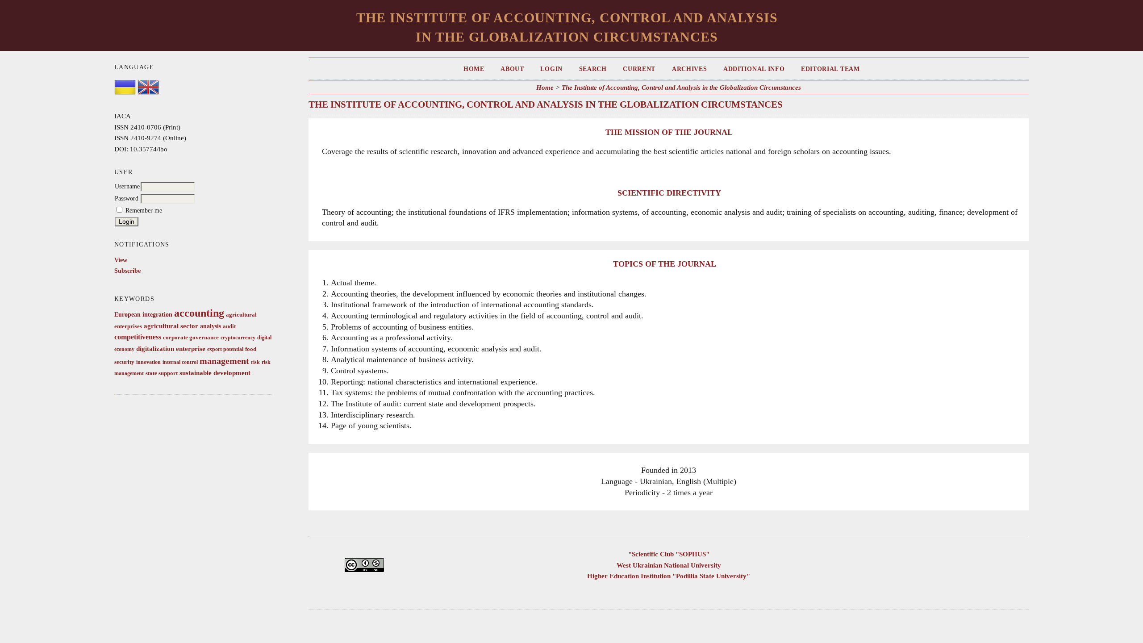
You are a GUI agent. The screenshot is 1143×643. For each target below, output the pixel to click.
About (512, 69)
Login (551, 69)
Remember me (143, 210)
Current (639, 69)
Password (126, 198)
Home (473, 69)
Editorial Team (830, 69)
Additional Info (753, 69)
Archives (689, 69)
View (120, 260)
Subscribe (127, 270)
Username (127, 186)
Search (593, 69)
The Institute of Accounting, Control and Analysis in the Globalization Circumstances (681, 87)
